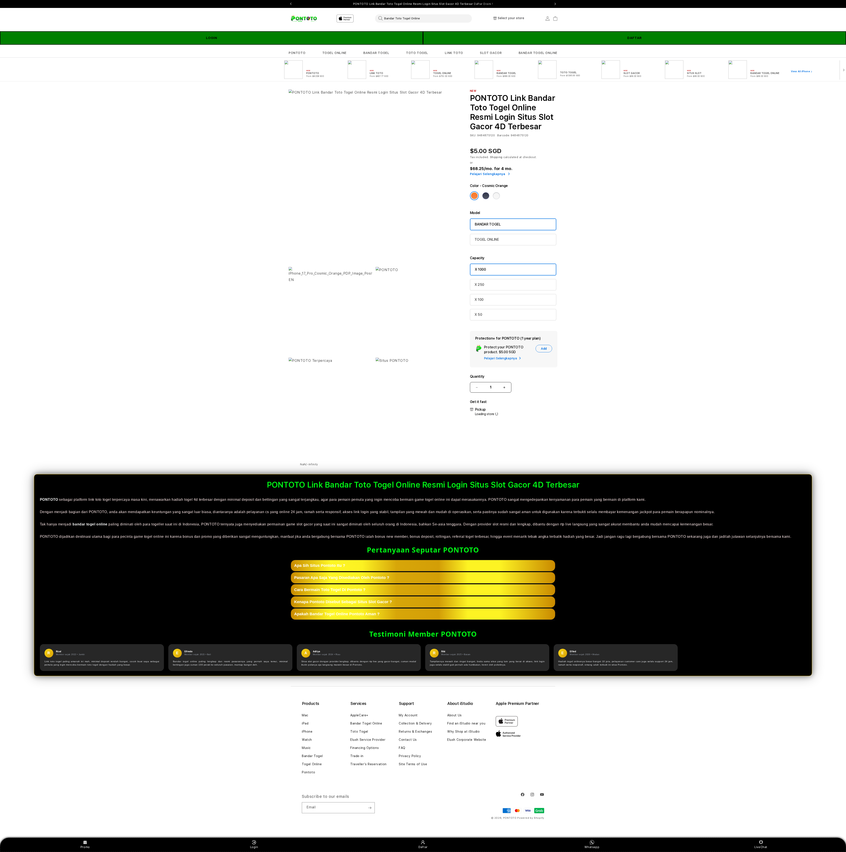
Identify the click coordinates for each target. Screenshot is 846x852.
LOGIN (211, 38)
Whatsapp (591, 847)
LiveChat (760, 847)
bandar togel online (89, 524)
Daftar (423, 847)
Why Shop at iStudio (463, 731)
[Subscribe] (370, 807)
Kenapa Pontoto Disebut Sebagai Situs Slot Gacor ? (343, 602)
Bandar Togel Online (366, 723)
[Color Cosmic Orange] (474, 195)
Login (254, 847)
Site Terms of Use (413, 764)
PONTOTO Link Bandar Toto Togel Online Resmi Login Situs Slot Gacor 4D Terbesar (423, 4)
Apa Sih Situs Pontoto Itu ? (319, 565)
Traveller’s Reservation (368, 764)
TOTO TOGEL (417, 53)
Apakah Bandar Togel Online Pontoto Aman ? (337, 614)
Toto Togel (359, 731)
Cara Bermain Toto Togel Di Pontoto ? (329, 590)
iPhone (307, 731)
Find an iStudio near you (466, 723)
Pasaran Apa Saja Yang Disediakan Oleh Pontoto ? (341, 577)
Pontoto (308, 772)
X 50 (478, 314)
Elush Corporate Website (466, 739)
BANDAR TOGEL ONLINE (538, 53)
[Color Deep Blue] (485, 195)
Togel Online (312, 764)
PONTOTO (297, 53)
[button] (297, 53)
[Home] (304, 18)
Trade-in (357, 756)
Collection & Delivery (415, 723)
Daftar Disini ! (483, 4)
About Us (454, 715)
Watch (307, 739)
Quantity (477, 376)
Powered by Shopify (530, 818)
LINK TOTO (454, 53)
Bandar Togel (312, 756)
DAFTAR (634, 38)
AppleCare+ (359, 715)
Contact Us (408, 739)
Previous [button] (291, 4)
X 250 (479, 285)
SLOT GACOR (491, 53)
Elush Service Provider (367, 739)
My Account (408, 715)
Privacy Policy (410, 756)
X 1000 (480, 269)
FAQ (402, 748)
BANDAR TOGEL (376, 53)
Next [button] (555, 4)
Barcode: (503, 135)
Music (306, 748)
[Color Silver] (496, 195)
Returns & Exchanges (415, 731)
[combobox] (423, 18)
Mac (305, 715)
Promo (85, 847)
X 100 (479, 300)
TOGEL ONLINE (334, 53)
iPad (305, 723)
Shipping (496, 157)
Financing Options (364, 748)
